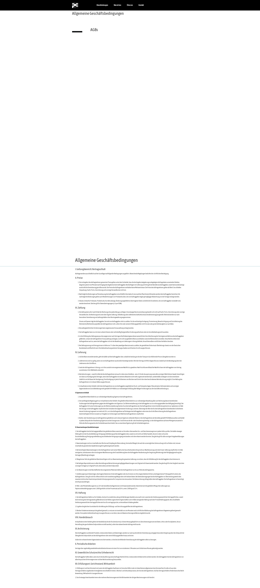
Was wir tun (117, 5)
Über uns (130, 5)
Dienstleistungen (102, 5)
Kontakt (141, 5)
